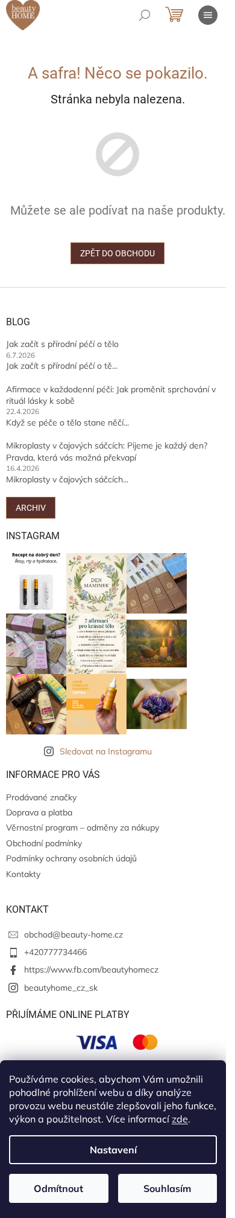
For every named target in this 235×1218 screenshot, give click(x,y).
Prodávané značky (41, 797)
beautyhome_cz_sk (61, 987)
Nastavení (113, 1150)
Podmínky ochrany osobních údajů (71, 858)
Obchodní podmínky (44, 843)
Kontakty (23, 874)
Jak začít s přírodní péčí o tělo (62, 344)
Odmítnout (58, 1188)
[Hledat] (145, 15)
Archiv (31, 508)
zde (180, 1119)
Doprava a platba (39, 812)
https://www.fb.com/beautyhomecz (91, 969)
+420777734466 (55, 952)
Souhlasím (167, 1188)
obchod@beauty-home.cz (73, 934)
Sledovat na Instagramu (106, 751)
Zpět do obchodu (117, 253)
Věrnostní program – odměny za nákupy (82, 827)
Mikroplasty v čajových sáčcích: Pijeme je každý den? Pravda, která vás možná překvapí (106, 451)
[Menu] (208, 15)
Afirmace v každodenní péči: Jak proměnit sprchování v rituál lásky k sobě (111, 395)
